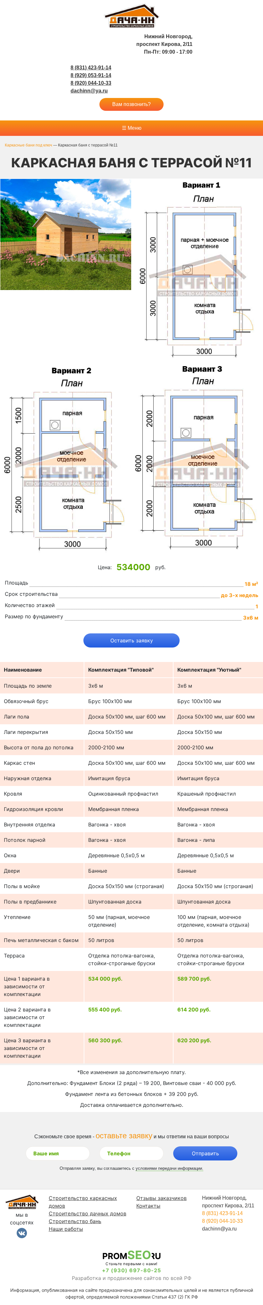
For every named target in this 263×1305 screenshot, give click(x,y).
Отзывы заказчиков (161, 1198)
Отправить (205, 1153)
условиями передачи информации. (169, 1168)
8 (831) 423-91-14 (91, 67)
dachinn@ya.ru (89, 90)
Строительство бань (75, 1221)
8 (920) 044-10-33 (91, 83)
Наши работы (66, 1229)
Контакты (148, 1206)
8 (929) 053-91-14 (91, 75)
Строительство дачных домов (87, 1213)
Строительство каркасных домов (83, 1202)
